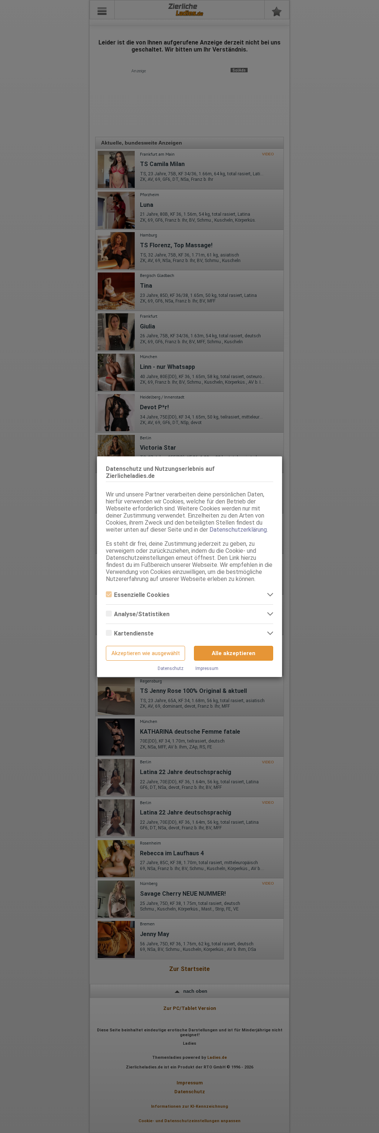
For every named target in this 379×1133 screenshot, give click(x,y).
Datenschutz (171, 668)
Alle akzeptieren (233, 653)
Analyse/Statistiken (142, 614)
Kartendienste (134, 633)
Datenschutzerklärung (238, 529)
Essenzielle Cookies (142, 594)
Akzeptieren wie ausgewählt (145, 653)
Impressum (206, 668)
